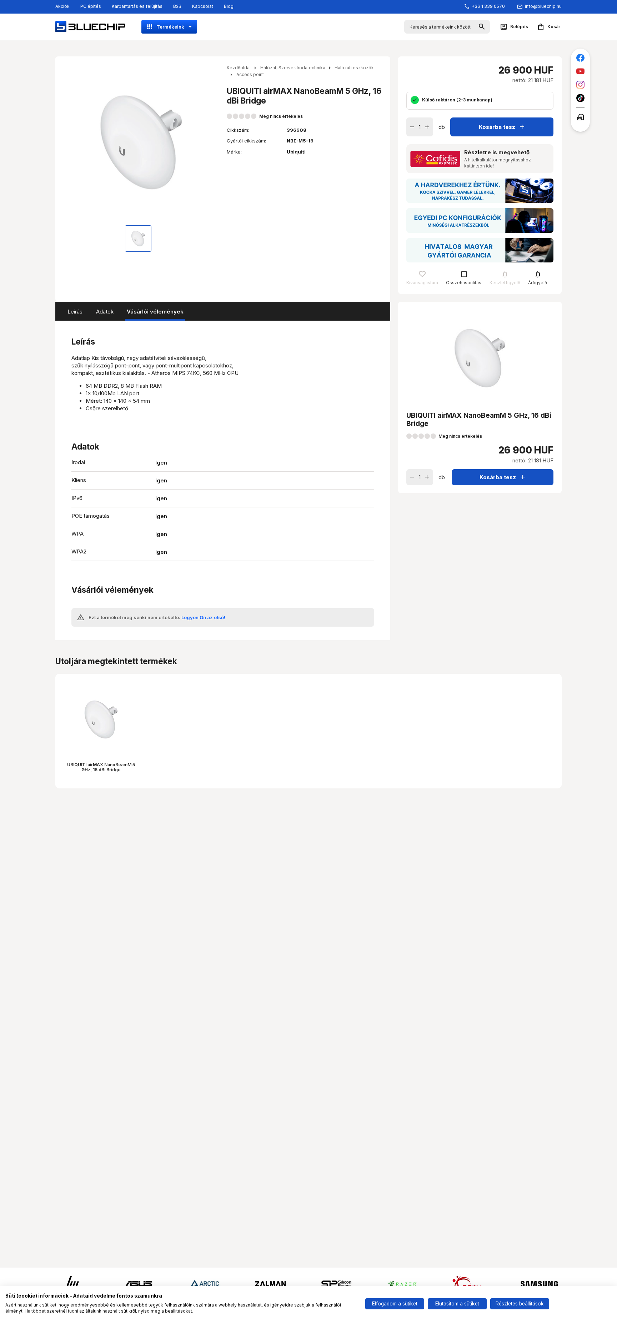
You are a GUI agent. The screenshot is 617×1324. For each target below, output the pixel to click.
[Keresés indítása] (482, 27)
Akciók (62, 6)
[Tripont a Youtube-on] (580, 71)
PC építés (90, 6)
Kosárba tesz (502, 126)
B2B (177, 6)
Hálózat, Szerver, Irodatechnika (292, 67)
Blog (229, 6)
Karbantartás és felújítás (137, 6)
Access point (250, 74)
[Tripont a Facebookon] (580, 58)
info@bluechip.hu (543, 6)
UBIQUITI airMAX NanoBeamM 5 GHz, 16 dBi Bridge (101, 767)
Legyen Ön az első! (203, 617)
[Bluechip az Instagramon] (580, 85)
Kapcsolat (202, 6)
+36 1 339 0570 (488, 6)
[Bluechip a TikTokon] (580, 98)
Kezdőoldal (239, 67)
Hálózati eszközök (354, 67)
